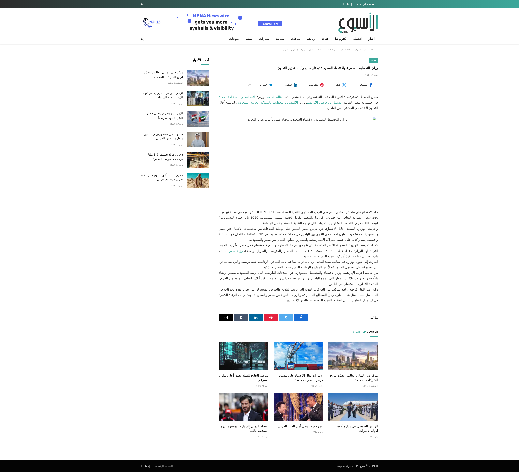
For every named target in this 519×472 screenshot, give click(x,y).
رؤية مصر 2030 (231, 251)
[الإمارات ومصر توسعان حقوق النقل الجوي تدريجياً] (198, 119)
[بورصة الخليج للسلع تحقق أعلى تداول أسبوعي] (243, 356)
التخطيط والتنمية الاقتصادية (237, 97)
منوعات (234, 38)
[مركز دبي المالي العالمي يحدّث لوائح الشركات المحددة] (353, 356)
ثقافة (325, 38)
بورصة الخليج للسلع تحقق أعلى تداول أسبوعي (243, 378)
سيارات (264, 38)
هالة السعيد (274, 97)
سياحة (280, 38)
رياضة (311, 38)
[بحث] (142, 4)
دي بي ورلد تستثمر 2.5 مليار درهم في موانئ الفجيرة (165, 157)
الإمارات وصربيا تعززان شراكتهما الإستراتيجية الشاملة (162, 95)
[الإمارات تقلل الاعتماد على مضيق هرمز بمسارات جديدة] (298, 356)
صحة (249, 38)
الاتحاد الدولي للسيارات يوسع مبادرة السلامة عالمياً (244, 428)
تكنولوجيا (340, 38)
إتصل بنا (347, 4)
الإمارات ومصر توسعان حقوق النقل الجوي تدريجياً (164, 116)
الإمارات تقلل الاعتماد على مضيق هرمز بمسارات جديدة (301, 378)
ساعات (295, 38)
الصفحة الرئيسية (366, 4)
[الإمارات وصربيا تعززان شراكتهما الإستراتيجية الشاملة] (198, 98)
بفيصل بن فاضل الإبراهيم (324, 102)
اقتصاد (357, 38)
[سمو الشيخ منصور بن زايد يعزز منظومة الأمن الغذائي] (198, 139)
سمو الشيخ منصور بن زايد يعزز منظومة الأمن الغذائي (163, 136)
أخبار (372, 38)
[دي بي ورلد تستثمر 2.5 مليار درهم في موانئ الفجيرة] (198, 160)
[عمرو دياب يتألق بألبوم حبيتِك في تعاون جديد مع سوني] (198, 180)
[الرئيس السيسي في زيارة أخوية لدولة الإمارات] (353, 407)
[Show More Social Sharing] (249, 85)
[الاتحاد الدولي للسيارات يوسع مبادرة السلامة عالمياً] (243, 407)
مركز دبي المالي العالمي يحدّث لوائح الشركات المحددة (354, 378)
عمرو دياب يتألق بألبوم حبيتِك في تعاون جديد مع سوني (162, 177)
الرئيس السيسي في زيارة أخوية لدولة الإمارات (357, 428)
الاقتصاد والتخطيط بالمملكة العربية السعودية (267, 102)
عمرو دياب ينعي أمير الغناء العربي (300, 426)
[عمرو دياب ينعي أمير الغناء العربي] (298, 407)
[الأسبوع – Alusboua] (358, 23)
